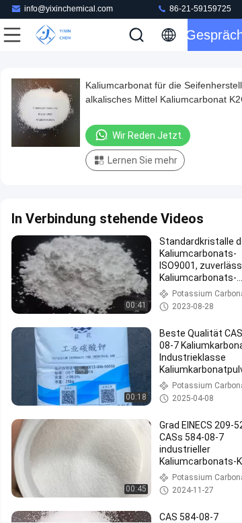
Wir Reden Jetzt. (148, 135)
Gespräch (215, 34)
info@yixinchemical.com (68, 8)
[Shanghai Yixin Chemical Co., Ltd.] (56, 35)
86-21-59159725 (199, 8)
